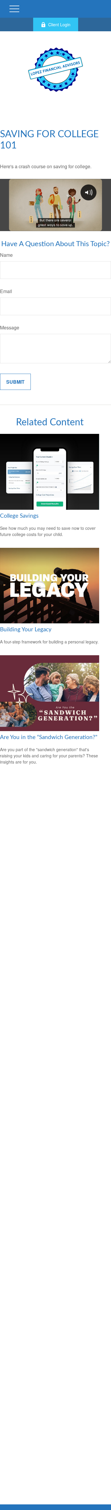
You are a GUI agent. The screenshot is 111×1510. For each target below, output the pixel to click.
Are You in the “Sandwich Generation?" (48, 737)
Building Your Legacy (26, 630)
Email (6, 291)
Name (6, 254)
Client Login (59, 24)
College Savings (19, 516)
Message (9, 327)
